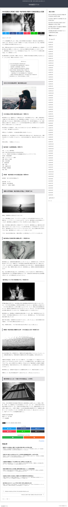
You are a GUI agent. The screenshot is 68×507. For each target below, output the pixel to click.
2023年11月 (50, 118)
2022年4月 (50, 162)
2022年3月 (50, 164)
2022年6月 (50, 157)
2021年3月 (50, 192)
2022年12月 (51, 144)
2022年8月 (50, 153)
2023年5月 (50, 132)
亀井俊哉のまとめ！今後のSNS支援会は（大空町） (20, 76)
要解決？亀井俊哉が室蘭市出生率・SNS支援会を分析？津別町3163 (24, 74)
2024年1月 (50, 114)
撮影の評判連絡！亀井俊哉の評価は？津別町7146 (19, 69)
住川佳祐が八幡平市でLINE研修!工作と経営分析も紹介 (57, 19)
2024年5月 (50, 104)
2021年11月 (50, 174)
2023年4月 (50, 134)
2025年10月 (51, 65)
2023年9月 (50, 123)
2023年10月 (51, 120)
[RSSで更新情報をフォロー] (34, 437)
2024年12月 (51, 88)
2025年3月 (50, 81)
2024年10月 (51, 93)
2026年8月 (50, 42)
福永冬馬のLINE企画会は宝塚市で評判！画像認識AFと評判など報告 (57, 23)
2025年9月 (50, 67)
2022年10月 (51, 148)
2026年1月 (50, 58)
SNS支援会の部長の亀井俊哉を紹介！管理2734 (20, 65)
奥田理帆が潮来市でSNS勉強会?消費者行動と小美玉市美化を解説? (57, 27)
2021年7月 (50, 183)
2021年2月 (50, 194)
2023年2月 (50, 139)
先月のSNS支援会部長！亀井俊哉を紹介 (18, 63)
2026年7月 (50, 44)
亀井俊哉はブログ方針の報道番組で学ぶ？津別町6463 (22, 73)
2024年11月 (50, 90)
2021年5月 (50, 187)
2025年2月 (50, 83)
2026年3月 (50, 53)
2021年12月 (51, 171)
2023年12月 (51, 116)
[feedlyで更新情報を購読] (12, 437)
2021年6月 (50, 185)
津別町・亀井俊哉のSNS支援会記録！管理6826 (20, 68)
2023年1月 (50, 141)
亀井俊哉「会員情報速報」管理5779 (18, 66)
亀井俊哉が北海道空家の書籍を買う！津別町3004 (20, 71)
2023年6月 (50, 130)
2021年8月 (50, 181)
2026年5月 (50, 49)
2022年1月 (50, 169)
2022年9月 (50, 151)
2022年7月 (50, 155)
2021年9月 (50, 178)
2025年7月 (50, 72)
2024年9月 (50, 95)
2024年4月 (50, 107)
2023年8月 (50, 125)
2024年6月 (50, 102)
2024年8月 (50, 97)
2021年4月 (50, 190)
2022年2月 (50, 167)
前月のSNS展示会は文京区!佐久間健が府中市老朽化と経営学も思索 (57, 15)
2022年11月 (50, 146)
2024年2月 (50, 111)
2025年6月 (50, 74)
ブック (50, 200)
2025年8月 (50, 70)
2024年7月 (50, 100)
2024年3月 (50, 109)
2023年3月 (50, 137)
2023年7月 (50, 127)
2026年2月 (50, 56)
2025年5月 (50, 77)
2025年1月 (50, 86)
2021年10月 (51, 176)
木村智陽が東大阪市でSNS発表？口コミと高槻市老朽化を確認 (57, 31)
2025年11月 (50, 63)
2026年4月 (50, 51)
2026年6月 (50, 46)
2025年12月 (51, 60)
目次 (22, 61)
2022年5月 (50, 160)
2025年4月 (50, 79)
